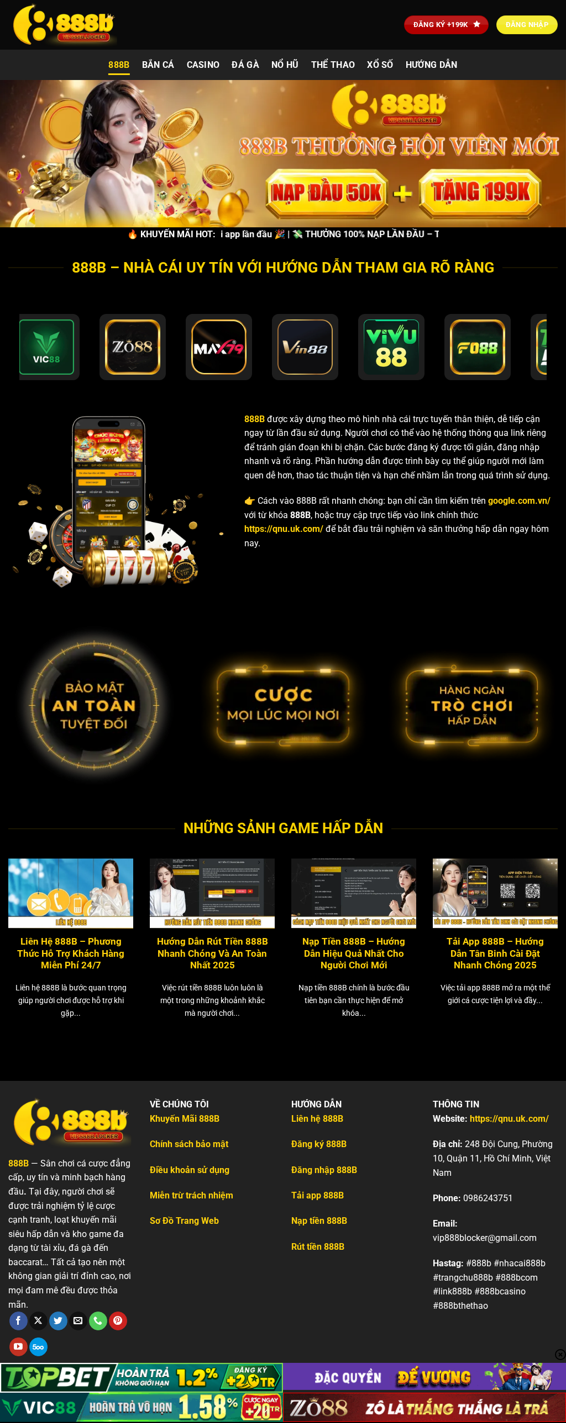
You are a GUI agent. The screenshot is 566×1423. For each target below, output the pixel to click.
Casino (203, 65)
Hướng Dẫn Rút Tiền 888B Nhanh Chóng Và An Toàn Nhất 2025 (212, 953)
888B (118, 65)
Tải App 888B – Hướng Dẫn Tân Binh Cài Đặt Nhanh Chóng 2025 (495, 953)
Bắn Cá (158, 65)
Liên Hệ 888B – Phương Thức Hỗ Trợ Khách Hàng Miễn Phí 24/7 (70, 953)
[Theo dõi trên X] (38, 1321)
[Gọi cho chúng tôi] (98, 1321)
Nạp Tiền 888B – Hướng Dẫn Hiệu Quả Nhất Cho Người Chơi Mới (353, 953)
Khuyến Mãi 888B (184, 1118)
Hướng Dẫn (432, 65)
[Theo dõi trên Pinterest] (118, 1321)
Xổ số (380, 65)
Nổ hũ (285, 65)
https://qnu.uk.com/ (283, 529)
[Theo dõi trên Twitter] (58, 1321)
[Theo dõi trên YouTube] (18, 1346)
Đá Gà (245, 65)
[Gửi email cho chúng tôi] (78, 1321)
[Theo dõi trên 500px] (38, 1346)
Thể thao (333, 65)
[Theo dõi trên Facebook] (18, 1321)
